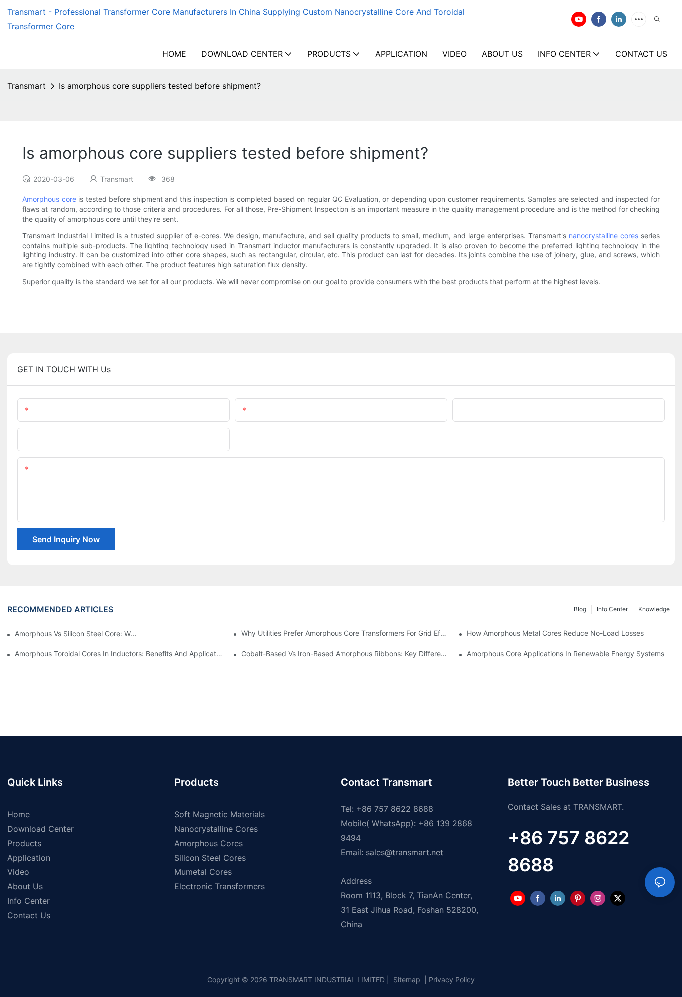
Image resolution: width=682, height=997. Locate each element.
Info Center (612, 609)
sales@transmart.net (404, 852)
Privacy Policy (452, 979)
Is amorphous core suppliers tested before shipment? (160, 86)
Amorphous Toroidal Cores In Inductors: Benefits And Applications (119, 653)
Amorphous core (49, 199)
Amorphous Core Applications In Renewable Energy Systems (565, 653)
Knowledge (654, 609)
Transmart (26, 86)
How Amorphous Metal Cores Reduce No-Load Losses (555, 633)
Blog (580, 609)
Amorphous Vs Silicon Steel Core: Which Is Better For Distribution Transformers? (77, 633)
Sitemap (405, 979)
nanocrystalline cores (603, 235)
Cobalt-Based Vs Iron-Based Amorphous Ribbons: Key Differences (345, 653)
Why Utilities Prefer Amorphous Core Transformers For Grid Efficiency (345, 633)
